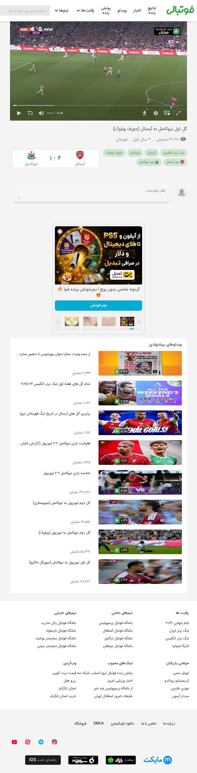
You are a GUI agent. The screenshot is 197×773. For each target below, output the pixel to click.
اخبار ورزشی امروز (120, 680)
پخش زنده (106, 11)
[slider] (98, 105)
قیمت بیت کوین (64, 673)
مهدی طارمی (180, 688)
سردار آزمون (180, 696)
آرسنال (151, 152)
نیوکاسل (135, 152)
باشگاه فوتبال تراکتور (118, 638)
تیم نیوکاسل (146, 162)
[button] (18, 113)
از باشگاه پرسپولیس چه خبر (113, 688)
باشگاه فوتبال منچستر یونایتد (55, 638)
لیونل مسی (181, 673)
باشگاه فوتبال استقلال (118, 630)
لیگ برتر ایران (179, 630)
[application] (98, 71)
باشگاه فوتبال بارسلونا (61, 630)
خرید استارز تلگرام (63, 696)
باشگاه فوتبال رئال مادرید (58, 623)
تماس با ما (148, 723)
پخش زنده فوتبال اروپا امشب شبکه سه (105, 673)
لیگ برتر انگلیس (173, 152)
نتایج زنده (152, 11)
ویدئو (122, 10)
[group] (41, 113)
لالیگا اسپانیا (180, 646)
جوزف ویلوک (114, 152)
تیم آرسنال (173, 162)
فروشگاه (80, 723)
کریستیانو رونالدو (176, 680)
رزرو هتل (70, 680)
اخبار (137, 10)
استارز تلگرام (67, 688)
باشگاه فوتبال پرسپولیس (116, 623)
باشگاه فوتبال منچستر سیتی (56, 646)
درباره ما (169, 723)
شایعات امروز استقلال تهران (113, 696)
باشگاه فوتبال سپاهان (118, 646)
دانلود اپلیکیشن (122, 723)
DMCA (99, 723)
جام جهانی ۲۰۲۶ (177, 623)
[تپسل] (60, 231)
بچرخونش (98, 305)
